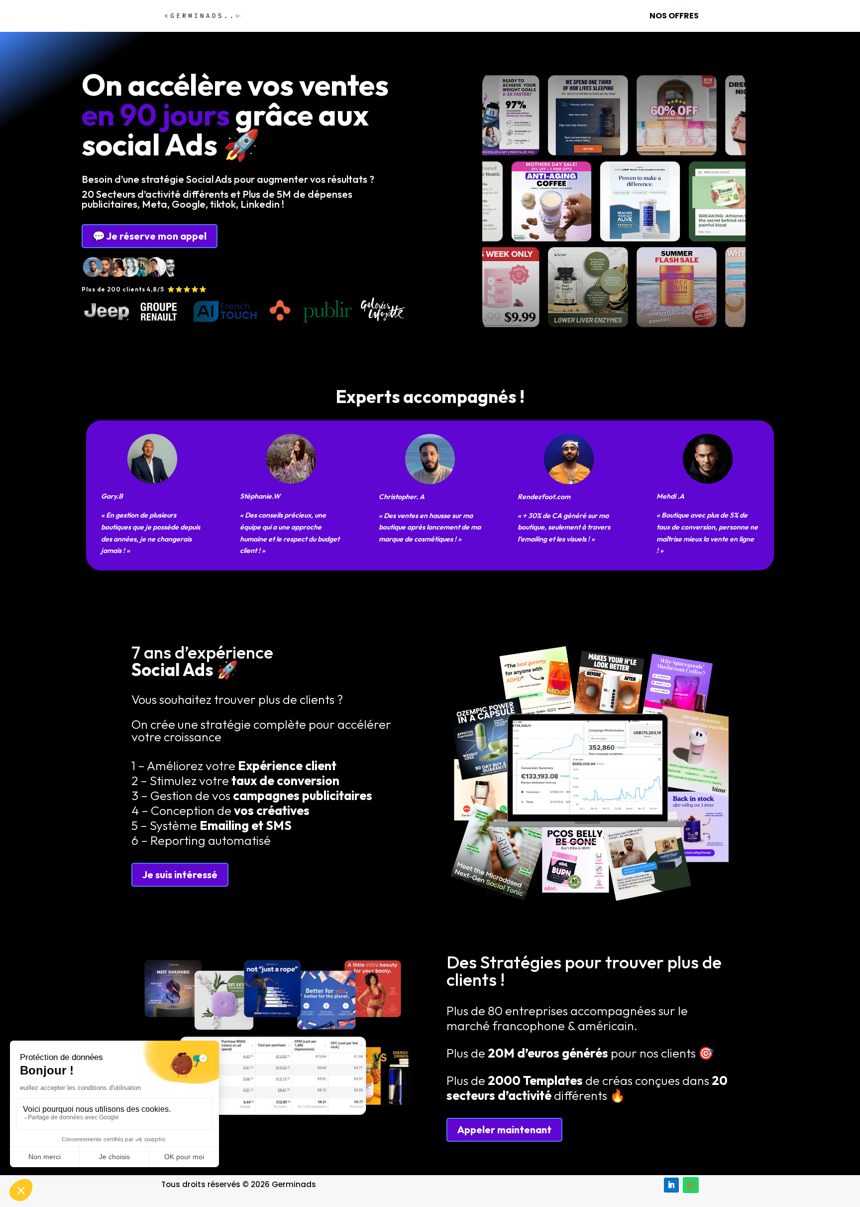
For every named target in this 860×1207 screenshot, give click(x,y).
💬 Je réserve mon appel (150, 236)
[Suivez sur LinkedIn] (671, 1185)
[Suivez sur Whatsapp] (691, 1185)
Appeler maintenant (504, 1129)
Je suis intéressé (179, 874)
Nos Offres (674, 16)
